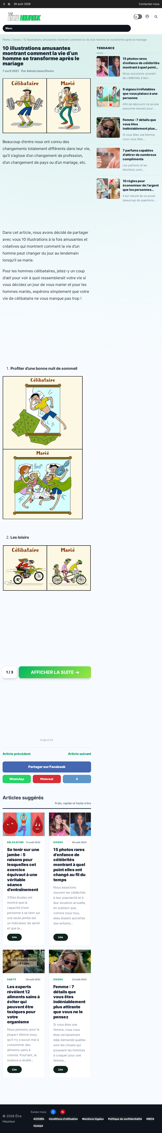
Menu (9, 28)
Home (6, 39)
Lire (14, 936)
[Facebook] (4, 4)
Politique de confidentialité (125, 1118)
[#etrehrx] (147, 16)
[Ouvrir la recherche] (155, 16)
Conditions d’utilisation (63, 1118)
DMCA (150, 1118)
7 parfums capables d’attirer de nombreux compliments (139, 154)
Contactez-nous (149, 4)
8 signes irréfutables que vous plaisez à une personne (140, 93)
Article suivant (79, 754)
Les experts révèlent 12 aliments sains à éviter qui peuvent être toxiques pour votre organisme (23, 1004)
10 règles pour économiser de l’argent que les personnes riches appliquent (141, 185)
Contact (38, 1125)
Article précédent (16, 754)
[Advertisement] (47, 197)
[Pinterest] (9, 4)
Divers (17, 39)
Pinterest (46, 779)
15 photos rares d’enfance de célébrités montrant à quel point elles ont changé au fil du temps (69, 864)
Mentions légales (93, 1118)
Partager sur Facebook (46, 767)
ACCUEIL (38, 1118)
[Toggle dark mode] (138, 16)
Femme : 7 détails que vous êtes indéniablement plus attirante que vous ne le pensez (69, 1001)
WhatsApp (16, 779)
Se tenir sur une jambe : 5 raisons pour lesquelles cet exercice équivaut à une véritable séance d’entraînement (23, 869)
